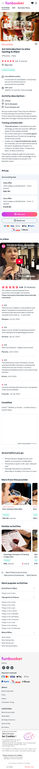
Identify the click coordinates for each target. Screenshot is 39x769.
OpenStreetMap (26, 443)
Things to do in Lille (8, 622)
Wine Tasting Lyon (8, 643)
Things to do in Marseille (10, 614)
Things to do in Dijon (9, 593)
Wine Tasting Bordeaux (10, 646)
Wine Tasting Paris (8, 640)
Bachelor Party (24, 8)
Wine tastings (7, 44)
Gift (13, 8)
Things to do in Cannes (9, 611)
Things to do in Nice (8, 605)
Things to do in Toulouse (10, 619)
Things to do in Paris (9, 602)
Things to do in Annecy (9, 625)
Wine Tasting (6, 637)
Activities (6, 8)
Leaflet (19, 443)
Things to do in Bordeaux (10, 616)
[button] (32, 3)
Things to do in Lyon (8, 608)
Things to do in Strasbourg (11, 628)
